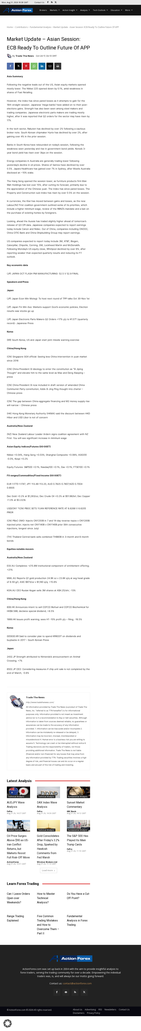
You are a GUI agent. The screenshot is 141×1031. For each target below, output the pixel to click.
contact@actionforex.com (77, 983)
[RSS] (52, 2)
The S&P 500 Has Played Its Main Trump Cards (77, 840)
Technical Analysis (16, 796)
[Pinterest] (26, 66)
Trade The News (24, 56)
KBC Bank (71, 811)
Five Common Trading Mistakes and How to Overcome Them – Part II (48, 925)
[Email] (49, 66)
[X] (56, 2)
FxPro (9, 811)
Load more (47, 870)
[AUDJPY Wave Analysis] (18, 792)
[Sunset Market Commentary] (78, 792)
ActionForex (13, 862)
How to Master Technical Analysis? (46, 898)
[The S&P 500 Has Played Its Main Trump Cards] (78, 826)
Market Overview (15, 830)
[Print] (57, 66)
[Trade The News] (9, 56)
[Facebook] (48, 2)
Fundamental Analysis (40, 27)
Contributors (21, 27)
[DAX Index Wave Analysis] (48, 792)
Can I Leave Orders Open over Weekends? (18, 898)
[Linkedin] (42, 66)
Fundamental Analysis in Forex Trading (77, 920)
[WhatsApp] (34, 66)
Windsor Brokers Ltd (47, 862)
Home (10, 27)
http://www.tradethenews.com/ (40, 702)
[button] (7, 1023)
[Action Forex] (18, 10)
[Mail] (66, 992)
